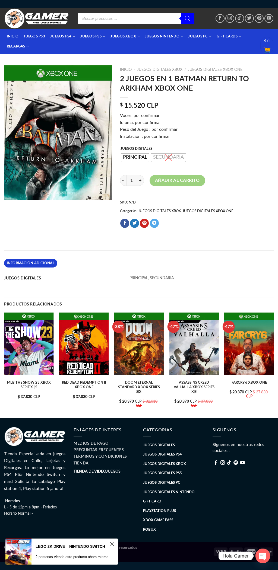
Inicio (126, 70)
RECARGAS (16, 46)
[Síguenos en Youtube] (268, 18)
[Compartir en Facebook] (124, 223)
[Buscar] (187, 18)
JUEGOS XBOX (123, 36)
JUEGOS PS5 (91, 36)
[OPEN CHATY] (262, 556)
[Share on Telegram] (154, 223)
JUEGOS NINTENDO (162, 36)
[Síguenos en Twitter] (249, 18)
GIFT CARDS (227, 36)
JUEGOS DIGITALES (136, 149)
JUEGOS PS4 (61, 36)
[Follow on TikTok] (239, 18)
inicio (13, 36)
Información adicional (31, 263)
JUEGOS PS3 (34, 36)
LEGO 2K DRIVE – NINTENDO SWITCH (70, 546)
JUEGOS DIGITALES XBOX (159, 70)
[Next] (274, 365)
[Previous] (4, 365)
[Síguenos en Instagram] (229, 18)
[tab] (30, 263)
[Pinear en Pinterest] (144, 223)
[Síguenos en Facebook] (220, 18)
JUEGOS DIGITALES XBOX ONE (215, 70)
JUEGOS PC (198, 36)
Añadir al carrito (177, 180)
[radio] (135, 158)
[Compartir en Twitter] (134, 223)
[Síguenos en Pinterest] (259, 18)
